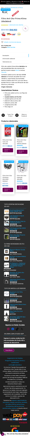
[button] (25, 28)
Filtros (21, 7)
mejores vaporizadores (19, 400)
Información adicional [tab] (8, 58)
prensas (21, 406)
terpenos (14, 408)
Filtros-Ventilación (12, 7)
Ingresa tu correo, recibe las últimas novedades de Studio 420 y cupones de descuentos (14, 340)
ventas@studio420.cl (15, 365)
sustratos (18, 402)
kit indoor (9, 404)
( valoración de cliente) (15, 25)
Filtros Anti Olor (11, 47)
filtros (14, 404)
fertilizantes (10, 406)
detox (16, 406)
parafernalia (7, 408)
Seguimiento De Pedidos (15, 358)
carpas (12, 402)
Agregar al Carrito (7, 150)
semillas (24, 402)
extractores (20, 404)
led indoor (6, 402)
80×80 (17, 70)
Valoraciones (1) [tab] (7, 61)
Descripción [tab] (5, 55)
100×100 (3, 72)
